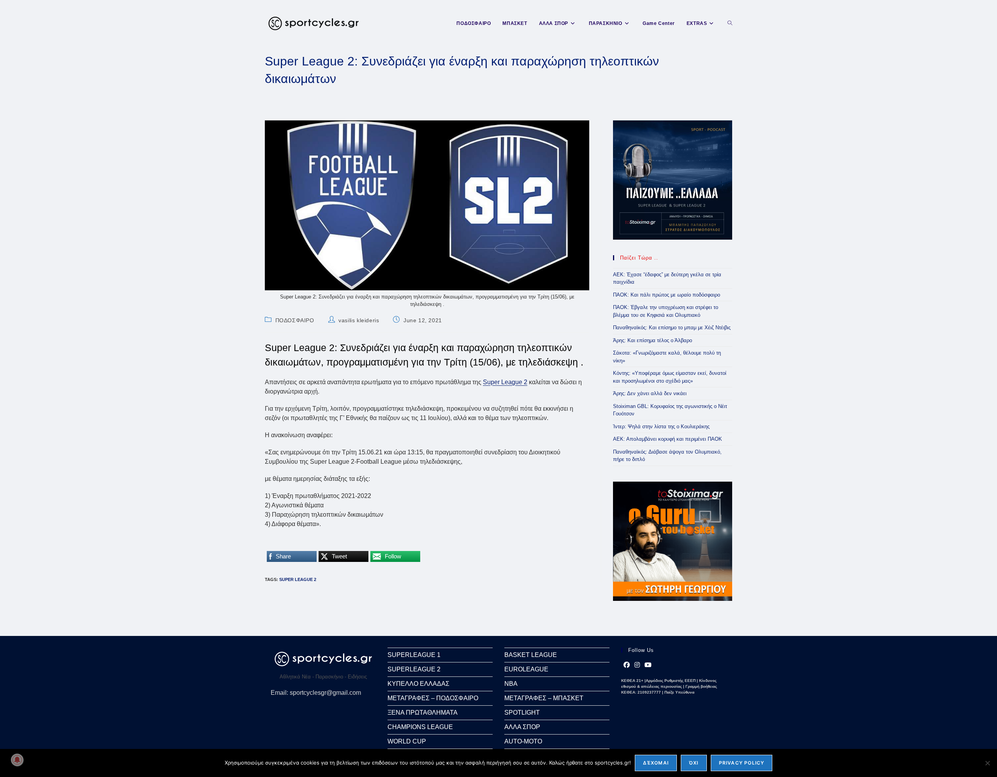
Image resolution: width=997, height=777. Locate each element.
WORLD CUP (407, 741)
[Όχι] (987, 763)
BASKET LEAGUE (530, 655)
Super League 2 (505, 382)
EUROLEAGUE (526, 669)
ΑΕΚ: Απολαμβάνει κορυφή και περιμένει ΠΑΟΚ (667, 439)
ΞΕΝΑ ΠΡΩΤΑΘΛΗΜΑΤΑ (423, 712)
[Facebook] (627, 665)
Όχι (694, 763)
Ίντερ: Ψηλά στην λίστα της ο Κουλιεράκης (661, 426)
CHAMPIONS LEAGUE (420, 727)
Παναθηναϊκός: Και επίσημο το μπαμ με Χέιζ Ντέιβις (672, 327)
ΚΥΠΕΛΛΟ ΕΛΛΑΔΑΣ (418, 683)
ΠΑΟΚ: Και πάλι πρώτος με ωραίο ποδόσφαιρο (666, 295)
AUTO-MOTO (523, 741)
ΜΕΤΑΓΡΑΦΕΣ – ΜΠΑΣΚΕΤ (543, 698)
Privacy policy (741, 763)
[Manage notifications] (17, 760)
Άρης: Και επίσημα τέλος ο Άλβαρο (652, 340)
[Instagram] (637, 665)
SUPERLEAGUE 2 (414, 669)
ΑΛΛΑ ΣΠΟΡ (522, 727)
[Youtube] (648, 665)
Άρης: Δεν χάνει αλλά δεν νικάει (650, 393)
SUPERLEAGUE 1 (414, 655)
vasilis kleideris (358, 320)
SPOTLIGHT (522, 712)
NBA (511, 683)
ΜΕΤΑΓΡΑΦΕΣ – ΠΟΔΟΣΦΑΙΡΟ (433, 698)
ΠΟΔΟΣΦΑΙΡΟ (294, 320)
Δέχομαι (656, 763)
